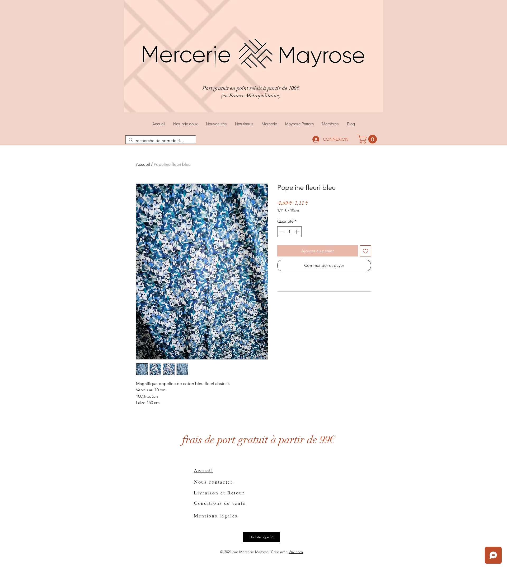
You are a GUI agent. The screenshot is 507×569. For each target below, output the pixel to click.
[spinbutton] (289, 232)
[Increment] (297, 232)
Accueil (143, 164)
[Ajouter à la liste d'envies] (365, 250)
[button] (368, 139)
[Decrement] (281, 232)
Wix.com (296, 551)
